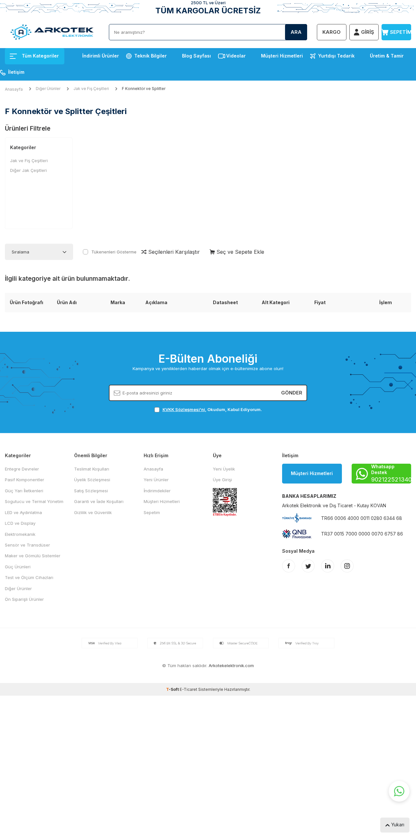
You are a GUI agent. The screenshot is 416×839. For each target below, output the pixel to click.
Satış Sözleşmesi (91, 490)
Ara (296, 32)
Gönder (291, 393)
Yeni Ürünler (156, 479)
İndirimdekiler (157, 490)
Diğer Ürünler (48, 88)
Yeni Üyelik (224, 468)
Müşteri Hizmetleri (282, 55)
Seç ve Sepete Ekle (239, 252)
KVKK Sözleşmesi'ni (183, 409)
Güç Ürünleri (18, 566)
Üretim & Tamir (387, 55)
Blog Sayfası (196, 55)
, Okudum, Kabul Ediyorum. (212, 409)
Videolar (236, 55)
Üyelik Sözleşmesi (92, 479)
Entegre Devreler (22, 468)
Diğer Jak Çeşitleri (28, 170)
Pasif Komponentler (24, 479)
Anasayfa (14, 89)
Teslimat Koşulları (91, 468)
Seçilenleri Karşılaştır (173, 252)
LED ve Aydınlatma (23, 512)
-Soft (173, 689)
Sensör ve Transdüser (27, 545)
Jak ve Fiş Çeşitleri (91, 88)
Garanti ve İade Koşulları (99, 501)
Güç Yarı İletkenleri (24, 490)
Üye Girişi (222, 479)
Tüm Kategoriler (40, 55)
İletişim (16, 72)
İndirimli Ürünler (100, 55)
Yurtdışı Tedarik (336, 55)
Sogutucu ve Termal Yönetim (34, 501)
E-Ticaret (188, 689)
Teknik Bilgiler (150, 55)
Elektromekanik (20, 534)
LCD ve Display (20, 523)
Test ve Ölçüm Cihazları (29, 577)
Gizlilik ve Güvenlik (93, 512)
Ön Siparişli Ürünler (24, 599)
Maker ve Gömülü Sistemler (32, 555)
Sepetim (152, 512)
